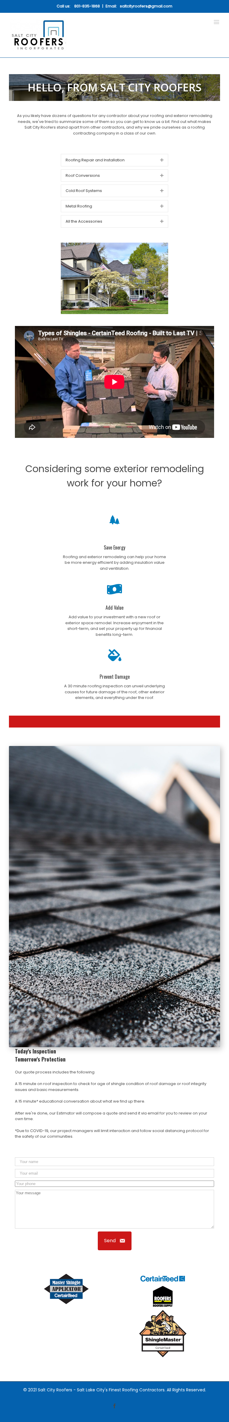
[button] (114, 1240)
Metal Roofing (79, 206)
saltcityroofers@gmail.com (146, 6)
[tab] (114, 160)
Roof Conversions (83, 175)
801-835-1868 (87, 6)
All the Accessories (84, 221)
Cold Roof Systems (84, 190)
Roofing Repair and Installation (95, 160)
